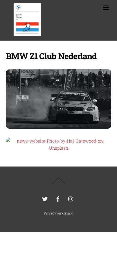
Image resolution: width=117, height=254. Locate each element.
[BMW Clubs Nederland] (27, 33)
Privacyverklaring (58, 213)
